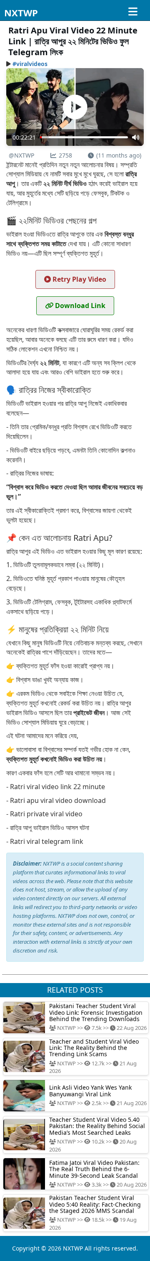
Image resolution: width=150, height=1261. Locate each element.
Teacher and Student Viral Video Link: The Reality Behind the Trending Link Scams (94, 1047)
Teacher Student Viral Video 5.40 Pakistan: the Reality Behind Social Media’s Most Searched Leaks (97, 1126)
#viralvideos (30, 64)
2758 (65, 155)
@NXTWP (21, 155)
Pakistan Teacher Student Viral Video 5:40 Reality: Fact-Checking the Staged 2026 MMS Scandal (95, 1204)
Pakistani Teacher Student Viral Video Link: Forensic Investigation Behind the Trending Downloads (95, 1012)
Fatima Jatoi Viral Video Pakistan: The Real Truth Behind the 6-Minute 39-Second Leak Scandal (94, 1169)
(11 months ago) (118, 155)
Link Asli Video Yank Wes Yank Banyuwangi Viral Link (90, 1090)
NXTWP (21, 12)
